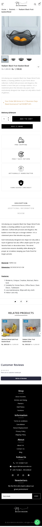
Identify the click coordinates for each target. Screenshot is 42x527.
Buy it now (17, 126)
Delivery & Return (9, 113)
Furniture (20, 410)
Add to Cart (26, 119)
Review (21, 213)
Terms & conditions (21, 421)
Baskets (12, 9)
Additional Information (21, 208)
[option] (21, 35)
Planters (21, 403)
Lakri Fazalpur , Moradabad (21, 470)
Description (21, 203)
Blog (20, 452)
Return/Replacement (20, 428)
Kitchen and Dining (20, 400)
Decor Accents (20, 397)
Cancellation (21, 424)
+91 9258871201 (22, 463)
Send (36, 496)
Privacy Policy (20, 431)
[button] (21, 378)
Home (4, 9)
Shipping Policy (20, 435)
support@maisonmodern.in (21, 466)
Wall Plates (20, 407)
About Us (20, 445)
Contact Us (20, 449)
